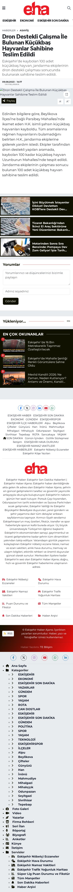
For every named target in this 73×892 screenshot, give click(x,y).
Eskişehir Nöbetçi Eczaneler (51, 449)
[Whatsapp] (52, 408)
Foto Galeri (20, 809)
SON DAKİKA (14, 438)
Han (34, 426)
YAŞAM (61, 434)
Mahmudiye (56, 426)
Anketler (18, 839)
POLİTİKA (24, 726)
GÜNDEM (32, 419)
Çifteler (11, 426)
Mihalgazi (13, 430)
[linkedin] (65, 658)
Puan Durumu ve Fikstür (15, 605)
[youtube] (45, 658)
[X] (27, 408)
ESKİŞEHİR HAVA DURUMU (41, 442)
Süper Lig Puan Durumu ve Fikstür (43, 874)
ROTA (35, 434)
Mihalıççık (27, 430)
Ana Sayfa (19, 666)
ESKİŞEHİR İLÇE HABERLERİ (25, 423)
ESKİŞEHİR (9, 20)
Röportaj (18, 830)
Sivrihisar (11, 434)
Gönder (10, 301)
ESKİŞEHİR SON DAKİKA (53, 20)
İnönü (43, 426)
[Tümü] (68, 321)
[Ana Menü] (3, 8)
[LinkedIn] (39, 408)
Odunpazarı (43, 430)
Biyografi (19, 835)
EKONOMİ (27, 20)
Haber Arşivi (50, 615)
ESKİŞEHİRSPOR (50, 419)
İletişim (17, 442)
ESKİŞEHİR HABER (19, 415)
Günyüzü (24, 426)
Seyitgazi (59, 430)
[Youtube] (46, 408)
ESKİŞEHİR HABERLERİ (17, 449)
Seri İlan (18, 826)
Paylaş (11, 100)
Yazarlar (18, 817)
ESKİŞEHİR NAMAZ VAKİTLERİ (36, 445)
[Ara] (69, 8)
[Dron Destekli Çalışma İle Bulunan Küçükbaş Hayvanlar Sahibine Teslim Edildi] (36, 92)
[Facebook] (21, 408)
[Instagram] (33, 408)
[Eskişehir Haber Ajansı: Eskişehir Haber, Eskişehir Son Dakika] (36, 8)
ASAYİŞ (24, 30)
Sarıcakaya (48, 434)
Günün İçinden (34, 438)
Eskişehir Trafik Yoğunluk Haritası (49, 593)
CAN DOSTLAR (28, 709)
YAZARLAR (25, 687)
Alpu (48, 423)
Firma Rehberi (23, 822)
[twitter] (24, 658)
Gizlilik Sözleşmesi (57, 438)
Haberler (8, 30)
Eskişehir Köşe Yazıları (36, 453)
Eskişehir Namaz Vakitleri (15, 593)
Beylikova (59, 423)
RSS (9, 633)
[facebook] (13, 658)
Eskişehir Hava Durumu (49, 581)
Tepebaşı (24, 434)
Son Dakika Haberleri (19, 615)
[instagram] (34, 658)
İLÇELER (24, 748)
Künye (16, 843)
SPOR (22, 696)
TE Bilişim (46, 647)
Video (16, 813)
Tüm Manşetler (51, 603)
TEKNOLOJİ (26, 739)
